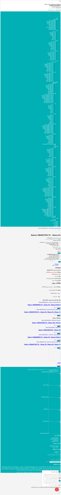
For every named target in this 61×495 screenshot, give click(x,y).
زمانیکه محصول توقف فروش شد (52, 257)
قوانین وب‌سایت (55, 446)
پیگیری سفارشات (54, 441)
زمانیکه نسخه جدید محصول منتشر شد (51, 259)
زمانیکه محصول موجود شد (54, 256)
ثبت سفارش (55, 439)
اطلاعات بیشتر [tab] (55, 265)
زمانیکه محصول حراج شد (54, 255)
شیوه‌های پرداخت (54, 437)
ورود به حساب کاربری (56, 6)
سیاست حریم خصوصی (53, 445)
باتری (58, 228)
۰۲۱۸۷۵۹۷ (51, 370)
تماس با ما (56, 452)
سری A (46, 239)
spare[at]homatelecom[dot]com (47, 371)
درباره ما (56, 451)
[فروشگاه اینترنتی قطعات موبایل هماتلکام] (57, 3)
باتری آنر (54, 228)
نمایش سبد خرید (52, 7)
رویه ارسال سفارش (54, 438)
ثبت (59, 261)
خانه (60, 228)
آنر (49, 239)
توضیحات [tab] (56, 263)
